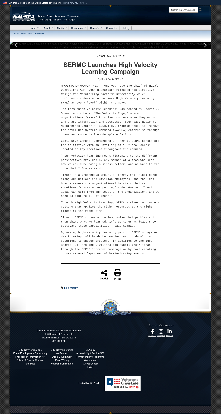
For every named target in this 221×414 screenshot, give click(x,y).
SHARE (104, 278)
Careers (94, 28)
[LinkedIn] (169, 332)
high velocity (71, 287)
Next (204, 45)
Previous (16, 45)
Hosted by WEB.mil (88, 383)
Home (33, 28)
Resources (77, 28)
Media (60, 28)
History (125, 28)
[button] (75, 3)
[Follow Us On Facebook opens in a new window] (152, 332)
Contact (110, 28)
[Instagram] (161, 332)
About (47, 28)
